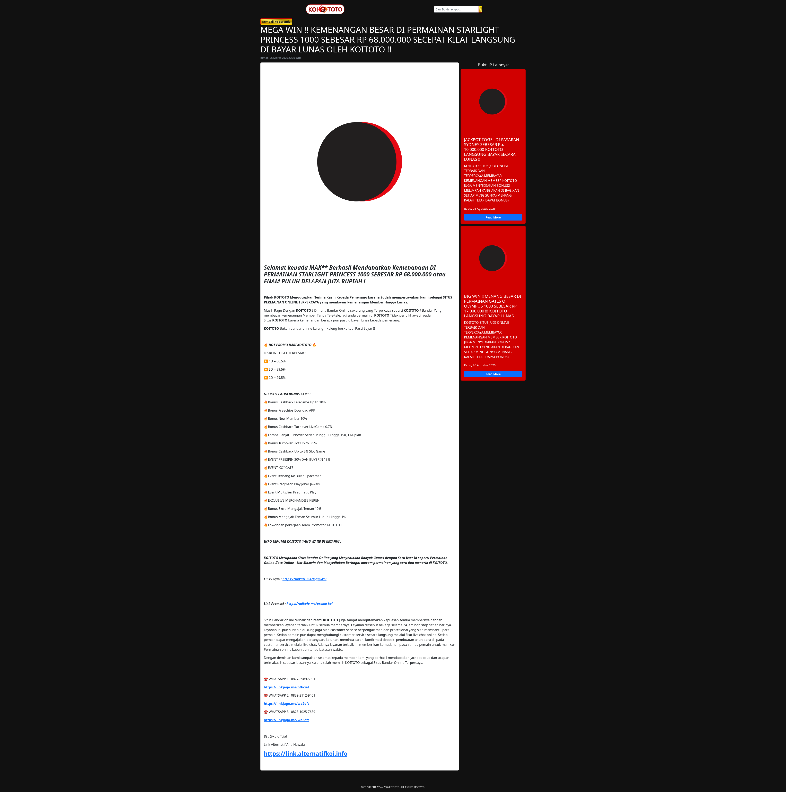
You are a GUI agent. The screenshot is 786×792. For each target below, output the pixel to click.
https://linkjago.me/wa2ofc (286, 703)
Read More (493, 217)
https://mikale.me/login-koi (304, 579)
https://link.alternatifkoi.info (305, 753)
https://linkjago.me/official (286, 687)
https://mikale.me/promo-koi (310, 603)
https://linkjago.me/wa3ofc (286, 720)
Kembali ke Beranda (276, 22)
